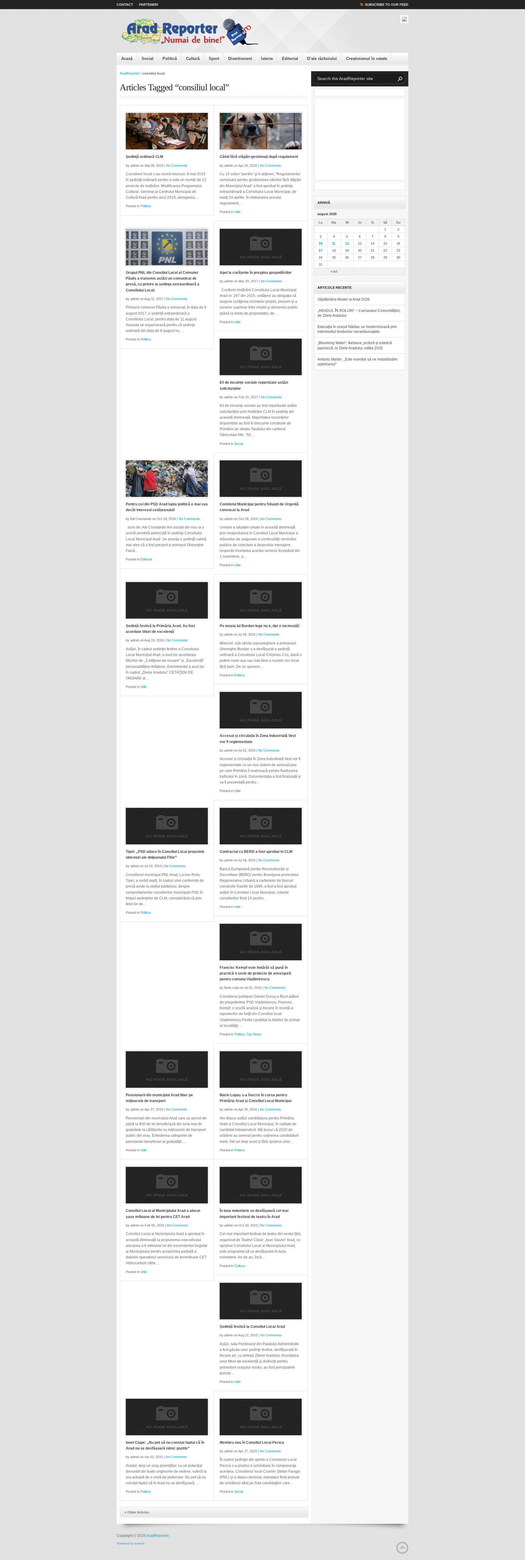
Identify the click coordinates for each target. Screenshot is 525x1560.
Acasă (126, 58)
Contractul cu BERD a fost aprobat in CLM (256, 852)
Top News (253, 1034)
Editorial (290, 58)
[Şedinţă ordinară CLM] (166, 131)
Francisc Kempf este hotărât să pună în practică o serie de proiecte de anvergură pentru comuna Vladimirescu (255, 973)
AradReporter (130, 73)
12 (347, 243)
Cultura (239, 1266)
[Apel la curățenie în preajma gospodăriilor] (260, 247)
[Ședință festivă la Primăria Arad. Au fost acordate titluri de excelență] (166, 600)
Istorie (267, 58)
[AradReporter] (189, 32)
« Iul (334, 271)
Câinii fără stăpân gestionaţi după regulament (259, 157)
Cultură (193, 58)
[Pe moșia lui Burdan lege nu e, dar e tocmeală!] (260, 600)
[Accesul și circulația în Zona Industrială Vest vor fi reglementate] (260, 710)
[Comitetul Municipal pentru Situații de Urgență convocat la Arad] (260, 478)
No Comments (176, 165)
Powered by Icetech (131, 1543)
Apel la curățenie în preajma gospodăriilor (256, 272)
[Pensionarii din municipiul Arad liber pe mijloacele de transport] (166, 1069)
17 (320, 250)
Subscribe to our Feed (386, 4)
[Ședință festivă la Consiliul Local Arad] (260, 1301)
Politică (170, 58)
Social (147, 58)
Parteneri (148, 4)
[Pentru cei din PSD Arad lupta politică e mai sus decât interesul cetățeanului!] (166, 478)
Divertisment (240, 58)
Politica (145, 206)
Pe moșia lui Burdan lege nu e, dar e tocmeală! (260, 626)
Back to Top (402, 1548)
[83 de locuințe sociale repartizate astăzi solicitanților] (260, 357)
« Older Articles (137, 1512)
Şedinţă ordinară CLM (144, 157)
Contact (125, 4)
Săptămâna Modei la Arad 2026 (343, 299)
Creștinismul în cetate (366, 58)
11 (333, 243)
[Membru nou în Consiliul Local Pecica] (260, 1417)
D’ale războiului (322, 58)
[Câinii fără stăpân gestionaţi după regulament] (260, 131)
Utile (237, 212)
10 (320, 243)
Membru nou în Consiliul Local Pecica (252, 1442)
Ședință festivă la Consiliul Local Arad (252, 1326)
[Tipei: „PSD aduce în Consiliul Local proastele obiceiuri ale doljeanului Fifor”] (166, 826)
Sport (214, 58)
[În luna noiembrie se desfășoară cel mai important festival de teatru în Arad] (260, 1185)
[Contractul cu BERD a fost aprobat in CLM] (260, 826)
